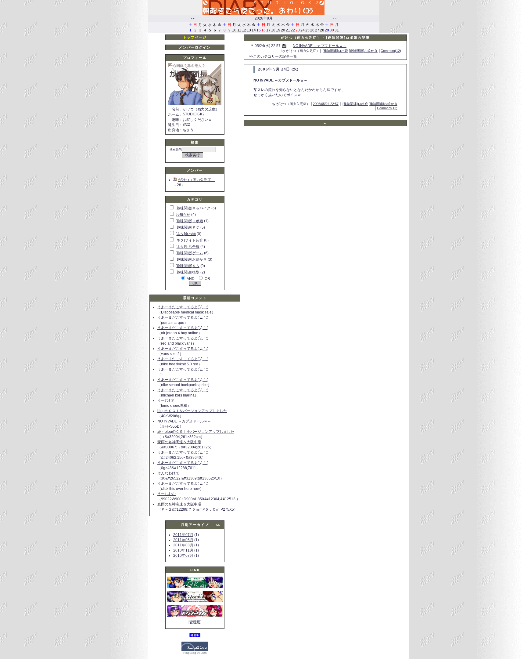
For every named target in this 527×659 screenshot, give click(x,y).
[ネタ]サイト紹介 (189, 240)
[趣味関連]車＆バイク (193, 208)
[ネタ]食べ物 (186, 234)
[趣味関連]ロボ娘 (189, 221)
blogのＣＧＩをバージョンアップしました (192, 411)
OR (207, 279)
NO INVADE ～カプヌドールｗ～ (184, 421)
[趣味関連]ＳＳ (187, 266)
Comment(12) (391, 51)
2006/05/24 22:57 (326, 104)
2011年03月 (183, 545)
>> (334, 18)
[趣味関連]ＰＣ (187, 227)
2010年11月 (183, 550)
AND (191, 279)
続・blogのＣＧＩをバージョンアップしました (195, 431)
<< (193, 18)
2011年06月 (183, 540)
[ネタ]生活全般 (187, 246)
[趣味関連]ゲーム (189, 253)
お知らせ (183, 214)
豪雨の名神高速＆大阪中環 (179, 442)
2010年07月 (183, 555)
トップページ (195, 37)
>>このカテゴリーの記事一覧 (273, 56)
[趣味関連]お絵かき (191, 259)
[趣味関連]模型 (187, 272)
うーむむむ (166, 400)
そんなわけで (168, 473)
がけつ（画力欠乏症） (196, 180)
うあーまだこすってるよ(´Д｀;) (182, 307)
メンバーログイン (195, 47)
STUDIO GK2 (194, 114)
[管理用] (194, 622)
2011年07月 (183, 535)
